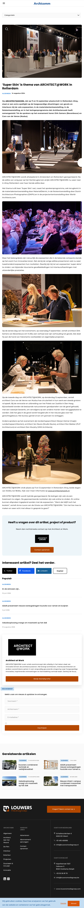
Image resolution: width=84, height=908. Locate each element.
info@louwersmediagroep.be (67, 878)
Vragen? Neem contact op (62, 809)
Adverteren (24, 835)
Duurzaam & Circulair (8, 864)
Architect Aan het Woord (7, 840)
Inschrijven (42, 728)
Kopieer (60, 571)
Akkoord (73, 903)
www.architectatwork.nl (58, 491)
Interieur (6, 851)
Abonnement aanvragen (25, 841)
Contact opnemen (24, 847)
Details (63, 903)
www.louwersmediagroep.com (68, 889)
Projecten (7, 859)
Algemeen (6, 93)
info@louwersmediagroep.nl (67, 845)
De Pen (6, 847)
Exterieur (7, 855)
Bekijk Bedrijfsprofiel (42, 679)
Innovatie (7, 870)
